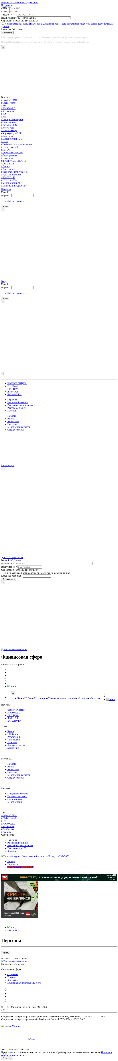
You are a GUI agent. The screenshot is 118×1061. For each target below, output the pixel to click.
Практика (12, 424)
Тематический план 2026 (20, 867)
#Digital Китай (8, 103)
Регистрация (7, 465)
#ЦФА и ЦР (7, 163)
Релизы (11, 418)
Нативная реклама (17, 796)
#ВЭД (4, 114)
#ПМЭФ (5, 149)
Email (5, 11)
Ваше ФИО (8, 560)
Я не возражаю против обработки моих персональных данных (38, 573)
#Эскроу (5, 166)
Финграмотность (70, 698)
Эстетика (95, 698)
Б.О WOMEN (14, 394)
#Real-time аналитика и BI (14, 172)
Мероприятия (14, 802)
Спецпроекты (14, 799)
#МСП (4, 141)
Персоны (12, 399)
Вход (3, 281)
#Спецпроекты (9, 155)
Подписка (6, 5)
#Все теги (6, 832)
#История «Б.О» (9, 125)
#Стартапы (7, 158)
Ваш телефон (9, 566)
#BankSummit (8, 169)
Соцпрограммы (15, 429)
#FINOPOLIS (8, 177)
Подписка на (9, 17)
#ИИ (3, 116)
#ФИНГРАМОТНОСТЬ (13, 161)
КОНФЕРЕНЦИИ (17, 383)
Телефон (6, 14)
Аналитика (13, 421)
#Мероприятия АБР (11, 183)
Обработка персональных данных (20, 20)
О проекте (12, 974)
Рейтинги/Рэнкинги (17, 402)
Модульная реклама (17, 793)
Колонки (12, 410)
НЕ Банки (29, 698)
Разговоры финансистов (20, 405)
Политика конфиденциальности (24, 982)
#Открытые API (9, 147)
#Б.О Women (7, 111)
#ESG (4, 105)
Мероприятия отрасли (19, 427)
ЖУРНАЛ (12, 391)
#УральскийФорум (11, 174)
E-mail (5, 192)
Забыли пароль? (15, 201)
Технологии (54, 698)
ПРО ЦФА (13, 389)
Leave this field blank (12, 29)
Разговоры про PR (17, 408)
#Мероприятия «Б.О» (12, 138)
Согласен (6, 1058)
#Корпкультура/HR (11, 133)
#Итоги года (7, 127)
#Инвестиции (8, 122)
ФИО (5, 8)
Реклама (11, 977)
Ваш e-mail (7, 563)
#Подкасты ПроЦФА (12, 152)
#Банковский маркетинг (14, 185)
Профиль (6, 189)
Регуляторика (41, 698)
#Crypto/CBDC (9, 100)
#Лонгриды (7, 136)
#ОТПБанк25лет (10, 180)
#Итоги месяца (9, 130)
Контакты (12, 980)
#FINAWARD (8, 108)
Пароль (6, 195)
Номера (11, 861)
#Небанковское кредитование (16, 144)
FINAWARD (13, 386)
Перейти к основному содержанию (19, 2)
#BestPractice (7, 829)
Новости (11, 416)
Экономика (85, 698)
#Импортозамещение (12, 119)
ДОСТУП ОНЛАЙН (12, 557)
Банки (20, 698)
